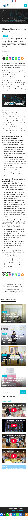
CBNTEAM (4, 321)
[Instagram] (10, 58)
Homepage (4, 28)
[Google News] (19, 58)
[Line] (7, 58)
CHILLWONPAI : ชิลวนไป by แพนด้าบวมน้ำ (13, 468)
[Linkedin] (13, 58)
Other (10, 28)
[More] (22, 58)
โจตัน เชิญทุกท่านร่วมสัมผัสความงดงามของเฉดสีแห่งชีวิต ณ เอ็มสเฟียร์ (12, 317)
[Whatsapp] (16, 58)
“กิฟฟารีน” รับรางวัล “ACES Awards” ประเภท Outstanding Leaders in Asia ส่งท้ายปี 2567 (13, 338)
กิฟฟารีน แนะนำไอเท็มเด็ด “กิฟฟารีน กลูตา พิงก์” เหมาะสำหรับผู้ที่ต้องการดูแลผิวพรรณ (13, 380)
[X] (3, 58)
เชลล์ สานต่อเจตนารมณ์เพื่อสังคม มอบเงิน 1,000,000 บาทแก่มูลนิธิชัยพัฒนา (12, 359)
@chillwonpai (7, 400)
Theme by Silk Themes (16, 510)
